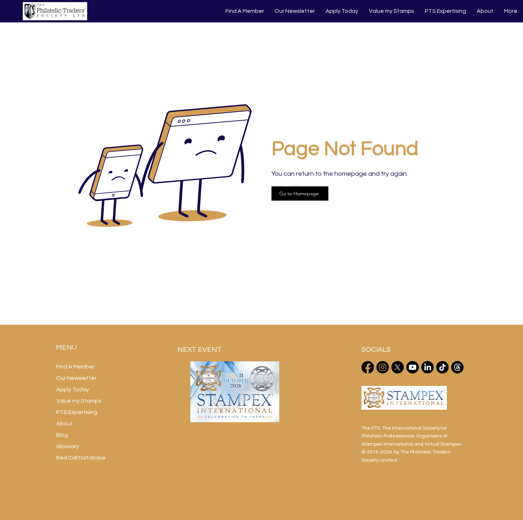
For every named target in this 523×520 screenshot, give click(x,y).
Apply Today (72, 389)
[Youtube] (412, 367)
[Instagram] (382, 367)
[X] (397, 367)
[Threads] (457, 367)
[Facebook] (367, 367)
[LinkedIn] (427, 367)
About (64, 423)
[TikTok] (442, 367)
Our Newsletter (76, 378)
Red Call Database (81, 458)
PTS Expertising (76, 412)
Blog (62, 435)
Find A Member (75, 367)
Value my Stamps (78, 401)
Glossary (67, 446)
